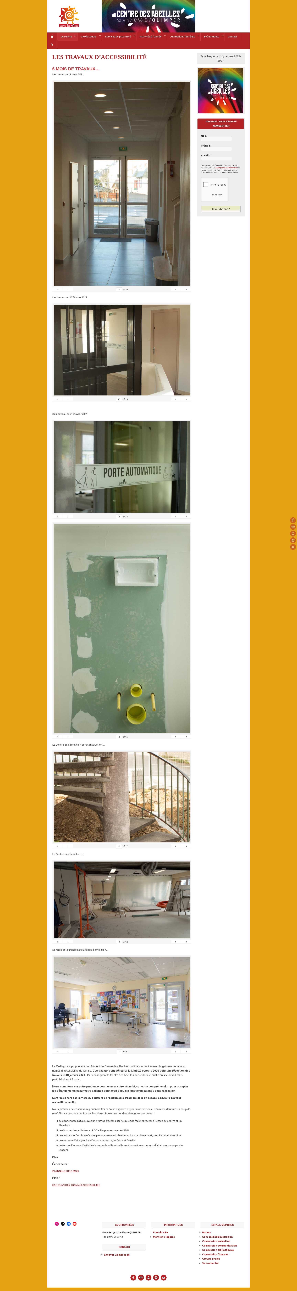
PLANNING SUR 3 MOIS (65, 1171)
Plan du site (160, 1232)
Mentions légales (164, 1236)
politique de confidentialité (227, 168)
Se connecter (210, 1263)
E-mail (206, 155)
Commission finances (215, 1254)
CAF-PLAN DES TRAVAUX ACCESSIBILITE (76, 1184)
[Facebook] (293, 520)
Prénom (206, 145)
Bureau (206, 1232)
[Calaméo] (293, 533)
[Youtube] (293, 547)
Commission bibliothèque (218, 1249)
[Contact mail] (293, 527)
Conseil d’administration (217, 1236)
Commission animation (216, 1241)
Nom (204, 136)
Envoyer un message (117, 1254)
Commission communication (219, 1245)
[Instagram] (293, 540)
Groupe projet (211, 1258)
